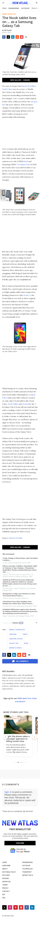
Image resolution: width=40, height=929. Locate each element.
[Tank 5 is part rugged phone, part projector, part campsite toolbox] (20, 724)
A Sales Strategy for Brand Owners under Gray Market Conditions (20, 559)
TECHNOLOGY (27, 869)
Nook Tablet (13, 404)
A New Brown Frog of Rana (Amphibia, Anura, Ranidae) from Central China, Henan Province (17, 602)
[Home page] (20, 4)
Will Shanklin (8, 671)
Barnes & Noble (15, 538)
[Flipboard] (21, 37)
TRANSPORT (27, 872)
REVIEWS (5, 878)
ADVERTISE (6, 881)
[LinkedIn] (12, 37)
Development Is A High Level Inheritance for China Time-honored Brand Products (19, 595)
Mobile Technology (9, 14)
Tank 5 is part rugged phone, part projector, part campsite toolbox (19, 739)
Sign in (8, 791)
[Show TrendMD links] (36, 622)
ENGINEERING (14, 8)
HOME (4, 862)
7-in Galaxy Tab (22, 164)
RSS (3, 894)
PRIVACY (5, 888)
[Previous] (5, 737)
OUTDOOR (25, 8)
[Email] (26, 37)
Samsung (13, 634)
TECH (4, 8)
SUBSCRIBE (6, 865)
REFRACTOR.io (27, 875)
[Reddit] (17, 37)
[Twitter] (8, 37)
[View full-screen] (37, 45)
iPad (26, 161)
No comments (22, 661)
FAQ (3, 898)
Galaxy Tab (13, 643)
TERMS (5, 885)
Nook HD (26, 404)
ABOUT (5, 869)
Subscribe (20, 843)
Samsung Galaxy (16, 639)
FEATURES (6, 875)
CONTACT (6, 891)
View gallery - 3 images (20, 80)
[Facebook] (4, 37)
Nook (26, 643)
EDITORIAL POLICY (9, 872)
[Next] (34, 737)
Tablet (25, 634)
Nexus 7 (26, 295)
